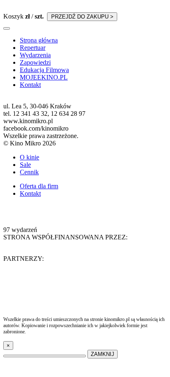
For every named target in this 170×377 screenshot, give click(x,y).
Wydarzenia (35, 55)
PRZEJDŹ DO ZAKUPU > (82, 17)
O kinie (29, 157)
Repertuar (32, 47)
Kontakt (30, 84)
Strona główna (39, 40)
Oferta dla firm (39, 186)
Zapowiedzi (35, 62)
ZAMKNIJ (102, 354)
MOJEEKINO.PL (44, 77)
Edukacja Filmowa (44, 69)
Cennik (29, 172)
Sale (25, 164)
